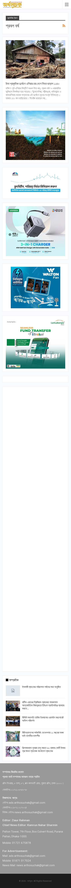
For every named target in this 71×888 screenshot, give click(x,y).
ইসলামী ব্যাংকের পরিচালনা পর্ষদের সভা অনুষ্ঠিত (41, 687)
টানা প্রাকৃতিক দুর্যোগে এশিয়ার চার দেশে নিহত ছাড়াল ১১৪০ (32, 83)
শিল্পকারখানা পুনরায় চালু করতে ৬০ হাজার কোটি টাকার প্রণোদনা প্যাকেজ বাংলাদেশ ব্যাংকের (43, 749)
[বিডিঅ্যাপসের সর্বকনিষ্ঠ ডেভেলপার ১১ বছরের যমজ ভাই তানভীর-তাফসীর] (13, 736)
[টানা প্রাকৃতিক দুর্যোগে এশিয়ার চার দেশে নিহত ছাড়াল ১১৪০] (35, 59)
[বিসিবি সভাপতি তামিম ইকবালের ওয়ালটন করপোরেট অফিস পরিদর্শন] (13, 721)
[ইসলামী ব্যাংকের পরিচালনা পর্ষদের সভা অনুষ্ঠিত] (13, 690)
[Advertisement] (35, 528)
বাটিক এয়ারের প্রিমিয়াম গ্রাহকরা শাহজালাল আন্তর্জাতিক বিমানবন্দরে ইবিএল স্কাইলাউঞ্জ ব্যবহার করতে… (43, 705)
